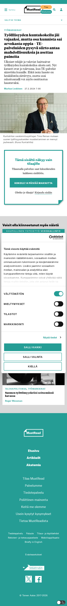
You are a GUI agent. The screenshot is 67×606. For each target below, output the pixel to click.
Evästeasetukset (33, 554)
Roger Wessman (13, 400)
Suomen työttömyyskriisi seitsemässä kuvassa (29, 394)
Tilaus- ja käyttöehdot (48, 533)
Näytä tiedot (50, 337)
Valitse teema (13, 20)
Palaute (30, 533)
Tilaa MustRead (33, 478)
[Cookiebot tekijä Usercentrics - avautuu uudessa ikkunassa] (49, 237)
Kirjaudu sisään (43, 192)
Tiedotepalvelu (33, 492)
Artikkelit (33, 457)
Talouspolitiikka (16, 389)
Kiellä (33, 366)
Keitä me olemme (33, 507)
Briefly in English (33, 541)
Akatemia (33, 464)
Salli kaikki (33, 347)
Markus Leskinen (13, 88)
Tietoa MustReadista (33, 521)
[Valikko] (6, 9)
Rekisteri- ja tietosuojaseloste (23, 537)
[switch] (58, 304)
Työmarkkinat (13, 30)
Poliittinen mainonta (33, 500)
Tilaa (46, 7)
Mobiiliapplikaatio (50, 537)
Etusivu (33, 450)
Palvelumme (46, 12)
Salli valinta (33, 356)
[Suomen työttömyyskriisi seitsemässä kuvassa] (33, 383)
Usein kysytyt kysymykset (33, 514)
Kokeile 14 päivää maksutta (33, 183)
